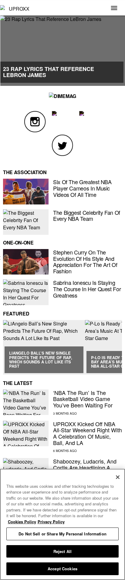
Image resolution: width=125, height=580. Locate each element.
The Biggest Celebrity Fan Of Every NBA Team (86, 215)
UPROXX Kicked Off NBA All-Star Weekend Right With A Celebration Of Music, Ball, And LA (87, 433)
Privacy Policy (51, 521)
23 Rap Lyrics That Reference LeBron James (48, 72)
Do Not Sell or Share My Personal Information (62, 534)
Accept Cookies (62, 569)
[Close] (117, 477)
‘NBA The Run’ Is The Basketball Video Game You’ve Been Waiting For (83, 399)
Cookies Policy (22, 521)
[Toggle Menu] (114, 8)
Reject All (62, 551)
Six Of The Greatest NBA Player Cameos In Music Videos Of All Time (82, 188)
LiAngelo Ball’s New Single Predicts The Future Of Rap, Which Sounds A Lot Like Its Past (40, 359)
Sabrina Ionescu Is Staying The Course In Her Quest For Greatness (87, 288)
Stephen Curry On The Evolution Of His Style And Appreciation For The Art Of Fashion (85, 261)
